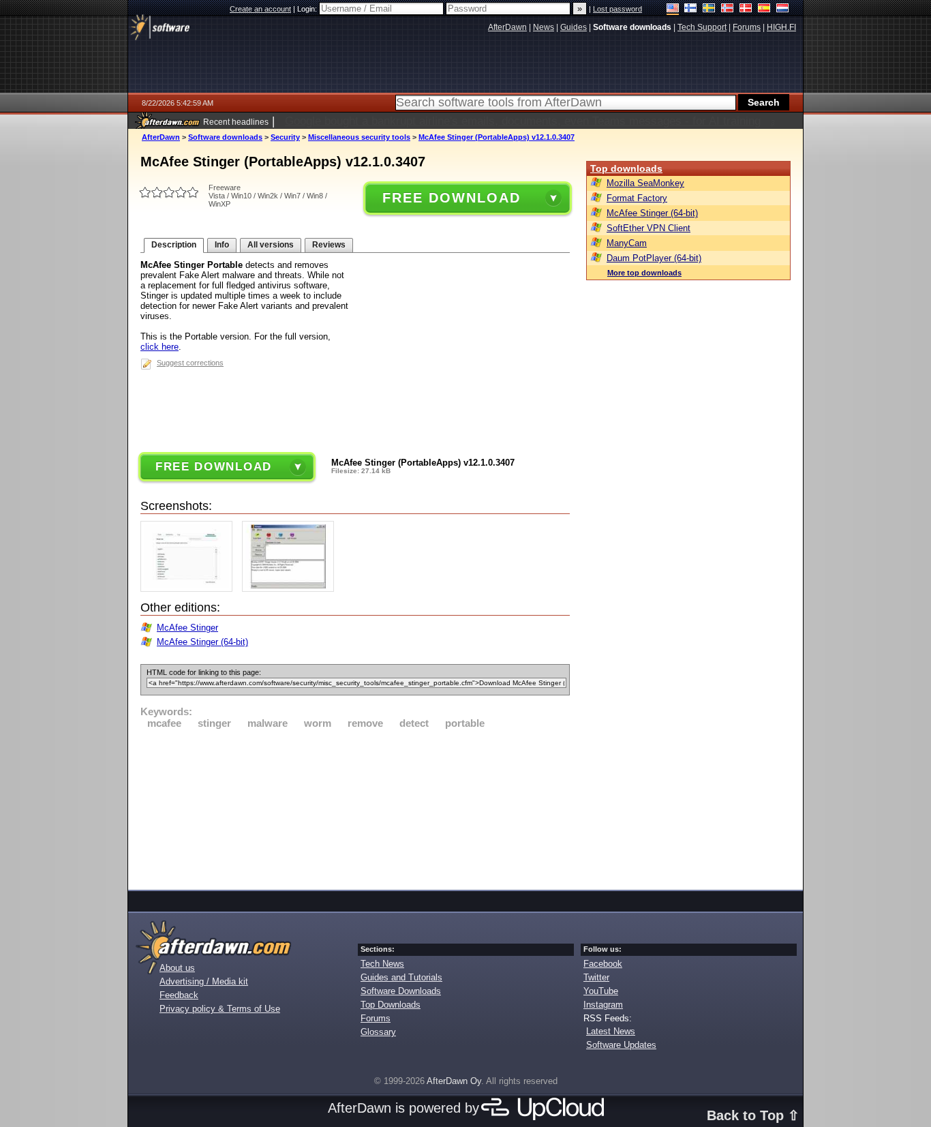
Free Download (451, 197)
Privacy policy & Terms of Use (219, 1009)
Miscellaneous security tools (359, 137)
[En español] (764, 9)
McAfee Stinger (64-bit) (202, 642)
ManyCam (627, 243)
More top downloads (644, 273)
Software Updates (621, 1045)
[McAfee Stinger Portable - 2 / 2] (291, 589)
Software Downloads (401, 991)
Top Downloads (391, 1005)
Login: (308, 9)
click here (159, 347)
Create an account (260, 9)
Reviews (329, 245)
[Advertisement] (355, 807)
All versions (270, 245)
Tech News (382, 964)
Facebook (602, 964)
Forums (376, 1018)
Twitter (596, 977)
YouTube (600, 991)
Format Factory (637, 198)
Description (173, 245)
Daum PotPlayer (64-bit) (654, 258)
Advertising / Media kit (203, 981)
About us (177, 968)
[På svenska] (709, 9)
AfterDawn (161, 137)
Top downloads (626, 168)
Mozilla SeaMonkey (645, 183)
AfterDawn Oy (454, 1081)
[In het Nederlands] (782, 9)
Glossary (378, 1032)
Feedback (178, 995)
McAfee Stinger (187, 627)
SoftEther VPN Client (648, 228)
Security (285, 137)
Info (222, 245)
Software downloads (225, 137)
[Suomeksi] (690, 9)
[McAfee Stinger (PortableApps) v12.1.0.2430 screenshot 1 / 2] (189, 589)
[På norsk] (727, 9)
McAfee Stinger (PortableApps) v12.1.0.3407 (496, 137)
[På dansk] (745, 9)
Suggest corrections (190, 363)
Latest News (610, 1031)
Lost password (617, 9)
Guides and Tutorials (401, 977)
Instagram (603, 1005)
